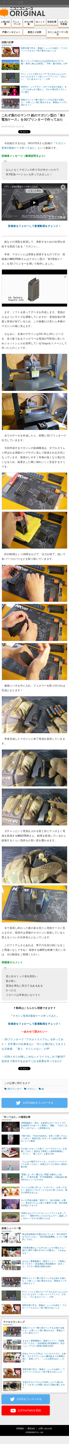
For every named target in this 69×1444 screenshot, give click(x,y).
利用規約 (20, 1428)
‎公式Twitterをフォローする (37, 1102)
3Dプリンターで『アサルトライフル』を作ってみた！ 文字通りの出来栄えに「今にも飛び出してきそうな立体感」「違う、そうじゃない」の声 (34, 1044)
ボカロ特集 (28, 22)
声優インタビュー (11, 32)
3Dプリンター (14, 1089)
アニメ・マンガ (17, 22)
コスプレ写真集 (63, 22)
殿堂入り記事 (34, 32)
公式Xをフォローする (29, 1399)
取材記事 (51, 21)
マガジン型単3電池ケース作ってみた (34, 1015)
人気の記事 (5, 22)
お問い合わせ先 (45, 1428)
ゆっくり (40, 21)
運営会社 (31, 1428)
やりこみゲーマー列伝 (58, 33)
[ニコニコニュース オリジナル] (22, 12)
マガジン (31, 1089)
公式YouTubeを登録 (29, 1410)
